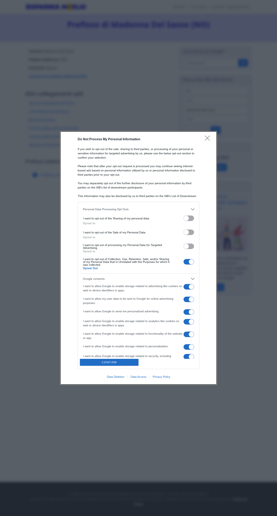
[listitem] (138, 209)
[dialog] (138, 258)
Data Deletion (115, 376)
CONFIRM (109, 362)
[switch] (189, 218)
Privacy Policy (161, 376)
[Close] (209, 139)
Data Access (138, 376)
